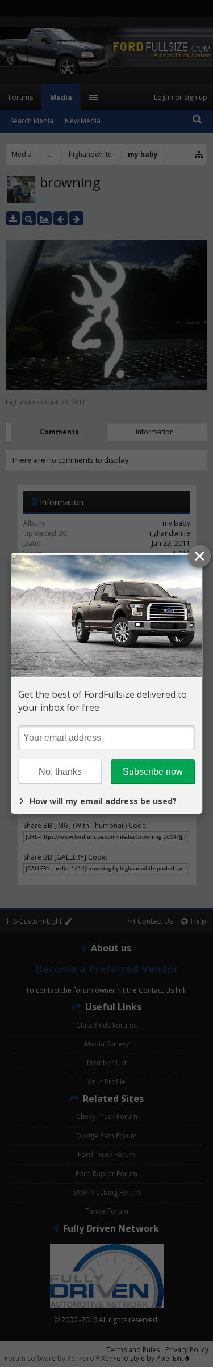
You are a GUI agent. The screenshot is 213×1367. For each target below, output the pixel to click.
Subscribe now (153, 771)
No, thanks (60, 771)
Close (199, 556)
